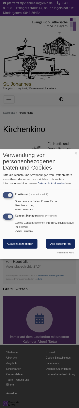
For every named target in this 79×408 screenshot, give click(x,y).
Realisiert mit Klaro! (65, 252)
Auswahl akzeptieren (20, 243)
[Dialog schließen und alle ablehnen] (76, 151)
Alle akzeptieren (60, 243)
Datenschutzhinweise (51, 183)
